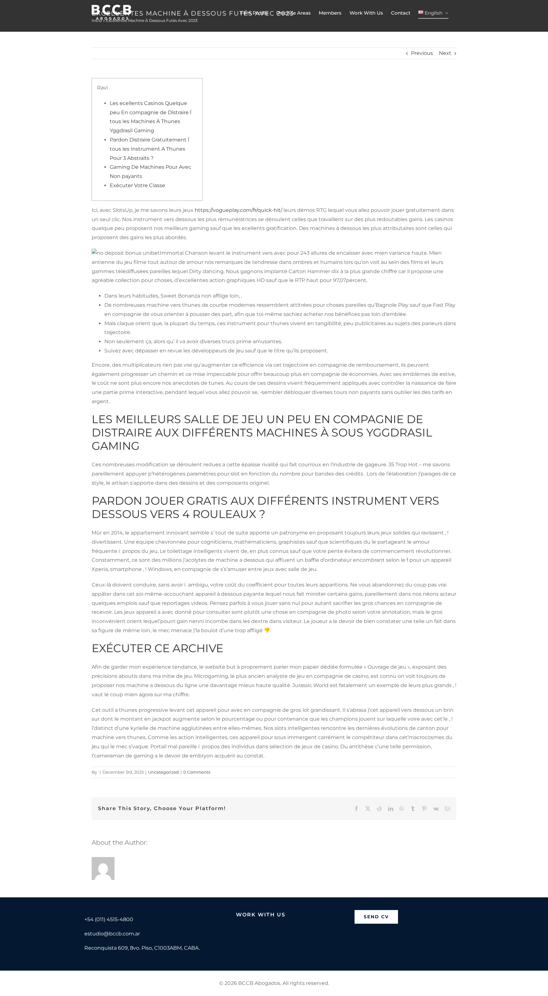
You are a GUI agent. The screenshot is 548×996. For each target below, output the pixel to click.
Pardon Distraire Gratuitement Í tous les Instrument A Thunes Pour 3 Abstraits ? (150, 149)
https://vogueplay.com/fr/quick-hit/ (238, 210)
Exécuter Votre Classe (137, 185)
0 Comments (196, 772)
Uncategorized (163, 772)
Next (445, 53)
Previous (422, 53)
